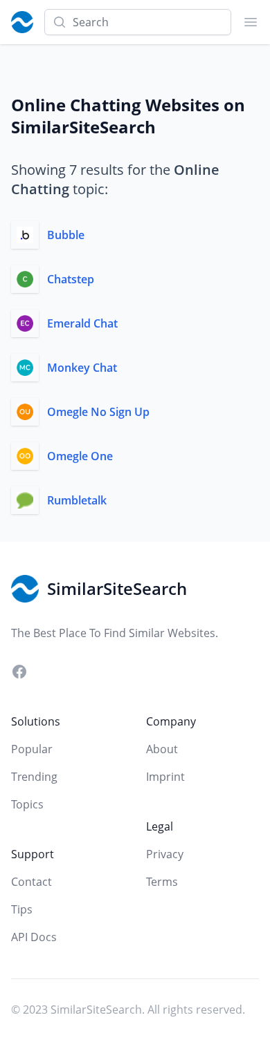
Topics (27, 804)
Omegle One (80, 456)
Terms (162, 881)
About (162, 749)
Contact (31, 881)
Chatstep (70, 279)
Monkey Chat (82, 367)
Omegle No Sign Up (98, 411)
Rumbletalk (77, 500)
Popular (32, 749)
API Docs (34, 937)
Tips (22, 909)
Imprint (165, 776)
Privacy (164, 854)
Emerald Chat (82, 323)
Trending (34, 776)
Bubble (65, 235)
